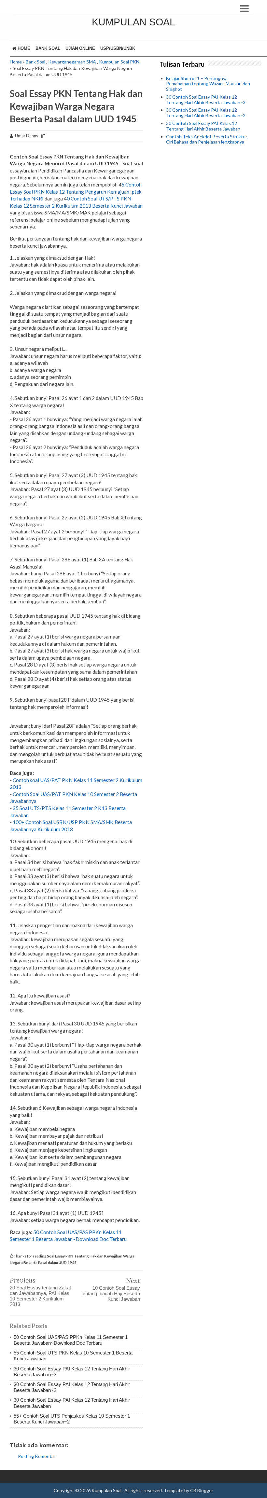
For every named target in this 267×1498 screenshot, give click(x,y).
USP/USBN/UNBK (117, 48)
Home (23, 48)
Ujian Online (80, 48)
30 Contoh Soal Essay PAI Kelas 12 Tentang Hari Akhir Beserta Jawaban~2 (206, 112)
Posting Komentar (36, 1456)
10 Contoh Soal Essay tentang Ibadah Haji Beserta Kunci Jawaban (110, 1293)
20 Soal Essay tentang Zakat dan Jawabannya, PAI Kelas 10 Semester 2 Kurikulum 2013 (40, 1296)
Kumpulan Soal (133, 22)
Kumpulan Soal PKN (119, 61)
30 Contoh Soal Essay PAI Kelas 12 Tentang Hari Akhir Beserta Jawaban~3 (206, 99)
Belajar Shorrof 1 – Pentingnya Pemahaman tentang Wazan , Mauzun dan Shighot (208, 84)
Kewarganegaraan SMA (72, 61)
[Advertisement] (208, 190)
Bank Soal (47, 48)
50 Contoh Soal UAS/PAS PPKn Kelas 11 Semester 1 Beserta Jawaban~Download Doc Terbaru (71, 1340)
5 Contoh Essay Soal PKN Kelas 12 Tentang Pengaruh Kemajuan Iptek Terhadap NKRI (76, 191)
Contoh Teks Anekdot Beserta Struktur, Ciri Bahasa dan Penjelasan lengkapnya (207, 139)
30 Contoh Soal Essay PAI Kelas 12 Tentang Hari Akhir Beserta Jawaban (203, 125)
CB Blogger (201, 1490)
